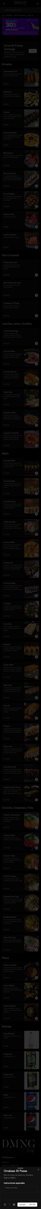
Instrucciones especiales (14, 1183)
